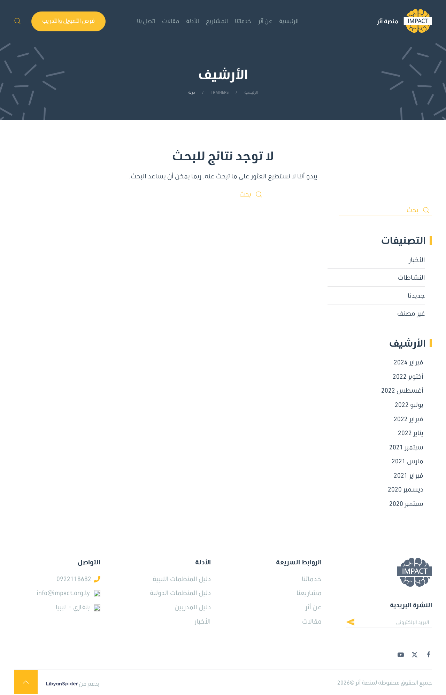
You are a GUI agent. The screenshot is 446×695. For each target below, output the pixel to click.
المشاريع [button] (217, 20)
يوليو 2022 (409, 404)
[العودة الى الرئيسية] (404, 21)
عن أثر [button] (265, 20)
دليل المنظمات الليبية (182, 578)
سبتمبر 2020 (406, 503)
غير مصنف (411, 313)
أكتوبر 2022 (408, 376)
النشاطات (411, 277)
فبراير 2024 (408, 362)
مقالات (170, 20)
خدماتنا (243, 20)
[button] (17, 21)
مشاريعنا (309, 592)
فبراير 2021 (408, 475)
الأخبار (417, 259)
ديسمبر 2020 (405, 489)
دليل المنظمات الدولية (180, 592)
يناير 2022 (410, 432)
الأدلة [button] (192, 20)
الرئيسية (289, 20)
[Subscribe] (355, 622)
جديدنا (416, 295)
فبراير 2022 (408, 419)
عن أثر (313, 607)
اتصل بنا (146, 20)
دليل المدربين (193, 607)
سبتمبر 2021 (406, 447)
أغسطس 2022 (402, 390)
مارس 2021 (407, 461)
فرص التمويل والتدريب (68, 20)
